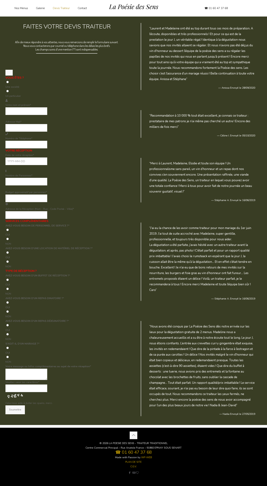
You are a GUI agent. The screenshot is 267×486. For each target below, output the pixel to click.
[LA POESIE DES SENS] (134, 8)
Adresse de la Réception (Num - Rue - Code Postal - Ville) (39, 209)
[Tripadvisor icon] (133, 473)
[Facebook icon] (129, 473)
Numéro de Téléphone (18, 138)
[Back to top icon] (133, 435)
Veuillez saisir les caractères (22, 382)
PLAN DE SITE (133, 462)
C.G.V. (133, 466)
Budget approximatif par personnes (26, 192)
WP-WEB (146, 457)
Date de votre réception (19, 155)
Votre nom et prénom (18, 105)
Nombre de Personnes (18, 175)
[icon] (137, 473)
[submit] (9, 73)
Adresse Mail (13, 121)
